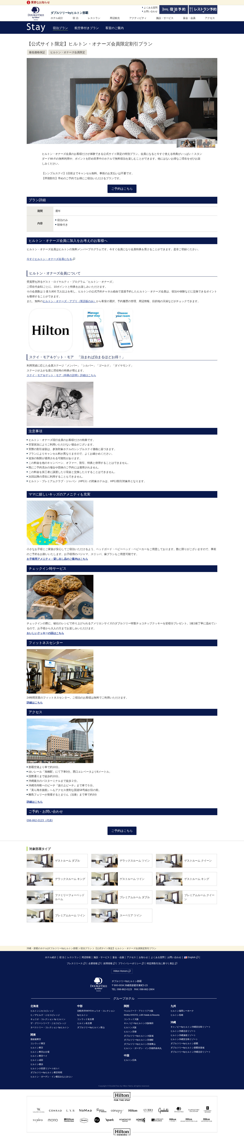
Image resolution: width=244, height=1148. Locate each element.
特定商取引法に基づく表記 (160, 963)
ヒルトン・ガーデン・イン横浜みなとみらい (51, 1076)
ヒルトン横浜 (36, 1064)
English (192, 957)
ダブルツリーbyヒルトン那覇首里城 (187, 1047)
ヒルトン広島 (130, 1060)
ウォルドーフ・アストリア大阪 (138, 1011)
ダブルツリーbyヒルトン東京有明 (46, 1072)
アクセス (210, 18)
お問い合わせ (150, 11)
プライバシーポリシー (129, 963)
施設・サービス (164, 18)
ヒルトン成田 (36, 1060)
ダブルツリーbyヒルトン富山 (91, 1027)
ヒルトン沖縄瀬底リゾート (183, 1035)
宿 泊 (75, 18)
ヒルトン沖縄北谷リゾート (183, 1031)
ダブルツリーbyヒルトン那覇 (69, 12)
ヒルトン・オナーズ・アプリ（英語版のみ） (69, 301)
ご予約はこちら (122, 188)
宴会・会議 (189, 18)
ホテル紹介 (57, 18)
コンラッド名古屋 (85, 1019)
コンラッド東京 (37, 1043)
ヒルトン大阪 (130, 1027)
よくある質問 (150, 7)
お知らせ (143, 957)
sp (122, 1144)
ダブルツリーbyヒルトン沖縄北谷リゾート (191, 1052)
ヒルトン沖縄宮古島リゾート (184, 1039)
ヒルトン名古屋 (84, 1023)
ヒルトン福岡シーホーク (182, 1011)
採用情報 (107, 963)
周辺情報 (86, 957)
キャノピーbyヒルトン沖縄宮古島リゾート (191, 1027)
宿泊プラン (60, 28)
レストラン (94, 18)
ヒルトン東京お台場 (39, 1052)
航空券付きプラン (87, 28)
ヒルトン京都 (130, 1031)
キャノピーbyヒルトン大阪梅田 (138, 1023)
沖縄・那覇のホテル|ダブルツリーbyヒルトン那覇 (52, 948)
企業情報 (93, 963)
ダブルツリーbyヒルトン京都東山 (140, 1044)
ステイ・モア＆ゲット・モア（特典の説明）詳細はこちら (61, 375)
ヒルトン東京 (36, 1047)
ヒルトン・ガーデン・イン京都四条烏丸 (143, 1048)
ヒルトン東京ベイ (38, 1056)
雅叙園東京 (35, 1039)
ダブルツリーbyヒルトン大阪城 (138, 1036)
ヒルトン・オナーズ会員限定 (67, 52)
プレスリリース (75, 963)
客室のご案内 (114, 28)
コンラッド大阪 (131, 1019)
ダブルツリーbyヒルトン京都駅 (138, 1040)
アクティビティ (138, 18)
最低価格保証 (37, 52)
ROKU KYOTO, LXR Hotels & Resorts (142, 1015)
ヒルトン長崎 (177, 1015)
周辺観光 (115, 18)
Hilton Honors (120, 971)
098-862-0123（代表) (40, 820)
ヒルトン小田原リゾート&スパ (44, 1068)
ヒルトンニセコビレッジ (42, 1011)
